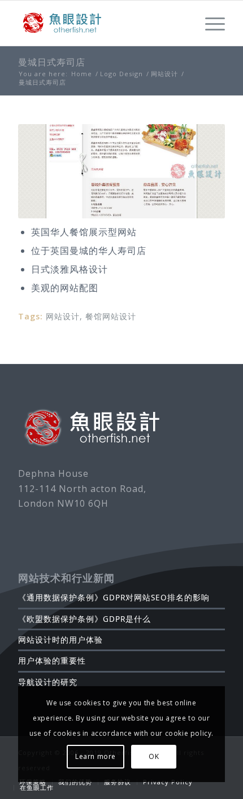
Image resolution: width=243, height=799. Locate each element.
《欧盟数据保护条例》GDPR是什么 (84, 618)
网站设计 (63, 316)
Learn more (95, 756)
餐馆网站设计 (110, 316)
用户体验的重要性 (52, 660)
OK (154, 756)
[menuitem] (33, 782)
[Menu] (209, 23)
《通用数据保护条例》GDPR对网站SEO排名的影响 (114, 597)
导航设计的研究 (47, 682)
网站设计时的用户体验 (60, 639)
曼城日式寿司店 (51, 62)
